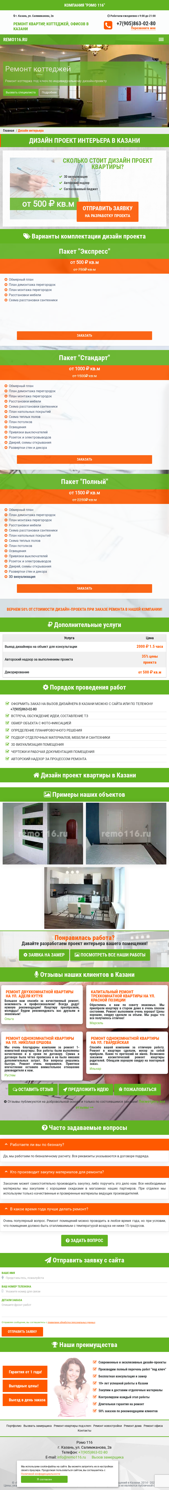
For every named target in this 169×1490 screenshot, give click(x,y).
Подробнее (49, 92)
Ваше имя (8, 1273)
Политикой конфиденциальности (40, 1474)
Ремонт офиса (153, 1425)
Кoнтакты (84, 1430)
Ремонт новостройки (107, 1425)
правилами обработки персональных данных (71, 1322)
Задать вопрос (86, 1240)
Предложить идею (88, 1089)
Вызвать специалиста (21, 92)
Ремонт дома (133, 1425)
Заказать (84, 335)
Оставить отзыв (35, 1089)
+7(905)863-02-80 (136, 23)
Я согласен (44, 1479)
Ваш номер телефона (16, 1286)
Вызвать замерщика (37, 1425)
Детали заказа (12, 1300)
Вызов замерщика (108, 1457)
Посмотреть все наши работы (113, 954)
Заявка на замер (46, 954)
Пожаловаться (139, 1089)
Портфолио (13, 1425)
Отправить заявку (108, 211)
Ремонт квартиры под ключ (72, 1425)
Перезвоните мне (143, 28)
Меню (161, 37)
